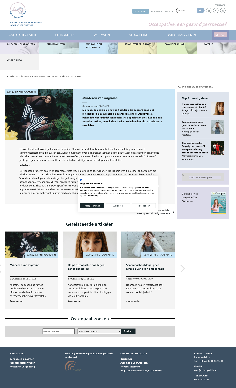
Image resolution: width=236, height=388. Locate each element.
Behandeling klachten (22, 358)
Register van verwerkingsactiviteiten (141, 370)
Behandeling (65, 35)
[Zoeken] (201, 10)
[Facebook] (216, 10)
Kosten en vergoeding (22, 366)
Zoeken (128, 331)
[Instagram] (223, 10)
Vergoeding (138, 35)
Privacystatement (130, 366)
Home (27, 76)
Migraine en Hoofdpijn (50, 76)
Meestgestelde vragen (22, 362)
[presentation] (182, 268)
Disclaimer (126, 358)
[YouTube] (208, 10)
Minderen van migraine (72, 76)
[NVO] (18, 10)
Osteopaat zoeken (181, 35)
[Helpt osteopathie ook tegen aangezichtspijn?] (90, 268)
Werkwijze (102, 35)
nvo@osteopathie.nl (205, 370)
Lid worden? (140, 11)
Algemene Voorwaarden (134, 362)
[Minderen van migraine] (31, 268)
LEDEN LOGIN (220, 5)
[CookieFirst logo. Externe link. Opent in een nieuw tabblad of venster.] (81, 180)
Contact (168, 11)
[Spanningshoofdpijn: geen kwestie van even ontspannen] (148, 268)
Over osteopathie (23, 35)
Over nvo (156, 11)
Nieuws (35, 76)
